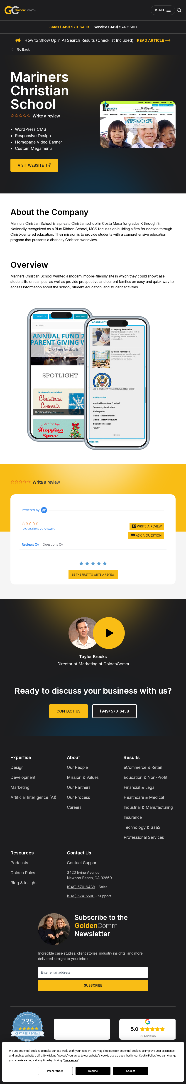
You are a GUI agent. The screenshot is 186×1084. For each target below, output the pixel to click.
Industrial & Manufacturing (148, 807)
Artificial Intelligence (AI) (33, 797)
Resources (22, 853)
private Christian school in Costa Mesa (90, 223)
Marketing (19, 787)
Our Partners (79, 787)
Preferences (55, 1071)
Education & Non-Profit (145, 777)
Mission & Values (83, 777)
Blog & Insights (24, 882)
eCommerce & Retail (143, 767)
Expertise (20, 757)
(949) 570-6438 (114, 711)
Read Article (150, 40)
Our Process (78, 797)
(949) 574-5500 (80, 896)
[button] (146, 535)
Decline (93, 1071)
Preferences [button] (71, 1060)
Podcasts (19, 862)
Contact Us (68, 711)
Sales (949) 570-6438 (69, 27)
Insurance (133, 817)
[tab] (30, 545)
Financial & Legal (139, 787)
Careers (74, 807)
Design (17, 767)
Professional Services (144, 837)
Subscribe (93, 985)
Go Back (23, 49)
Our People (77, 767)
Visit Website (31, 165)
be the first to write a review (93, 575)
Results (132, 757)
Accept (130, 1071)
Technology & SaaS (142, 827)
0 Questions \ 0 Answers (39, 529)
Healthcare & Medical (144, 797)
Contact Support (82, 862)
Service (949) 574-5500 (115, 27)
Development (22, 777)
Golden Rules (22, 872)
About (73, 757)
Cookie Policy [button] (147, 1055)
